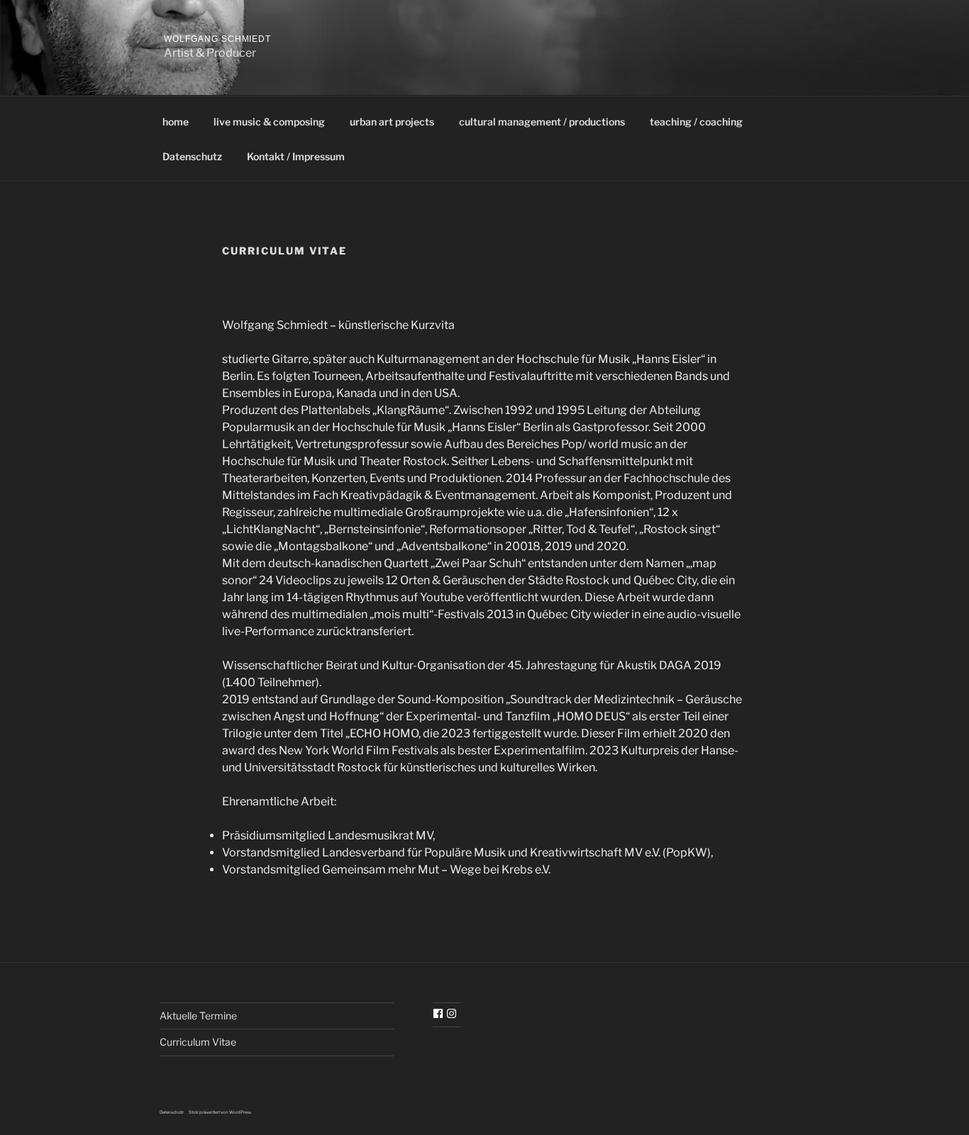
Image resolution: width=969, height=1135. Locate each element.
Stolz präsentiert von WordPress (220, 1111)
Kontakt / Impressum (296, 156)
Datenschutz (192, 156)
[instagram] (453, 1013)
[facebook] (440, 1013)
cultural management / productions (542, 122)
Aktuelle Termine (198, 1016)
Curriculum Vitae (198, 1042)
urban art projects (392, 122)
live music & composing (269, 122)
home (175, 122)
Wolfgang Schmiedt (217, 39)
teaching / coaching (696, 122)
